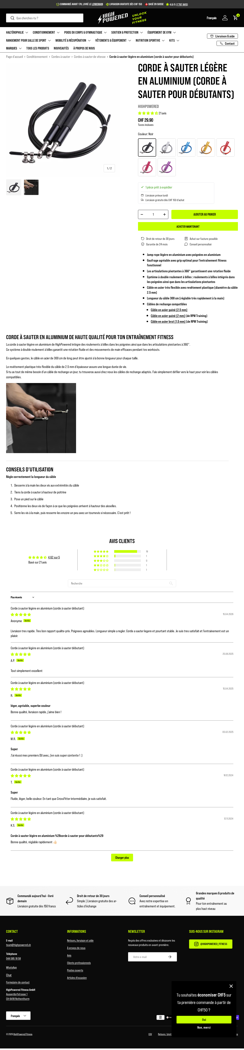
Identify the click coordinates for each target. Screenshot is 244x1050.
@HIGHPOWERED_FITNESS (213, 944)
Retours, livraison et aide (80, 940)
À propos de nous (84, 48)
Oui (204, 1020)
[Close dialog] (231, 986)
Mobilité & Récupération (70, 40)
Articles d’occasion (77, 977)
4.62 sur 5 (54, 557)
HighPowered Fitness (22, 1034)
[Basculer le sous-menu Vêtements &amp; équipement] (129, 40)
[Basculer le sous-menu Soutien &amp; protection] (141, 32)
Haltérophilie (15, 32)
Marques (11, 48)
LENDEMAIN (97, 4)
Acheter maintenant (188, 226)
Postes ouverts (75, 970)
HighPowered (148, 106)
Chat (9, 975)
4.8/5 (179, 4)
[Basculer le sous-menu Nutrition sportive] (163, 40)
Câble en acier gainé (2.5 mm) (169, 310)
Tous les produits (37, 48)
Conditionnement (44, 32)
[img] (21, 614)
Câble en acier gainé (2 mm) (168, 316)
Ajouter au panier (204, 214)
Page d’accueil (14, 56)
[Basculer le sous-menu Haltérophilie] (26, 32)
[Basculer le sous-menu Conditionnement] (58, 32)
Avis (69, 955)
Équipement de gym (159, 32)
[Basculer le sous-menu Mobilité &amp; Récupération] (89, 40)
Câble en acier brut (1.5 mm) (168, 321)
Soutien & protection (124, 32)
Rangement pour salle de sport (26, 40)
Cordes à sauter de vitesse (90, 56)
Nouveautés (61, 48)
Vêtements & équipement (111, 40)
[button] (211, 17)
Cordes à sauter (60, 56)
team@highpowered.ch (18, 945)
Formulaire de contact (18, 982)
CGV (150, 1034)
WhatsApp (11, 967)
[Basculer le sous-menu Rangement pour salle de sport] (49, 40)
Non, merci (204, 1027)
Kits (172, 40)
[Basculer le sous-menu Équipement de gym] (174, 32)
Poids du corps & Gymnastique (83, 32)
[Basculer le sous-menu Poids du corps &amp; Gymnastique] (105, 32)
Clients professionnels (79, 962)
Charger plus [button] (122, 857)
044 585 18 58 (13, 958)
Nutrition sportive (148, 40)
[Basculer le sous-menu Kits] (178, 40)
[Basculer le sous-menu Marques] (20, 48)
